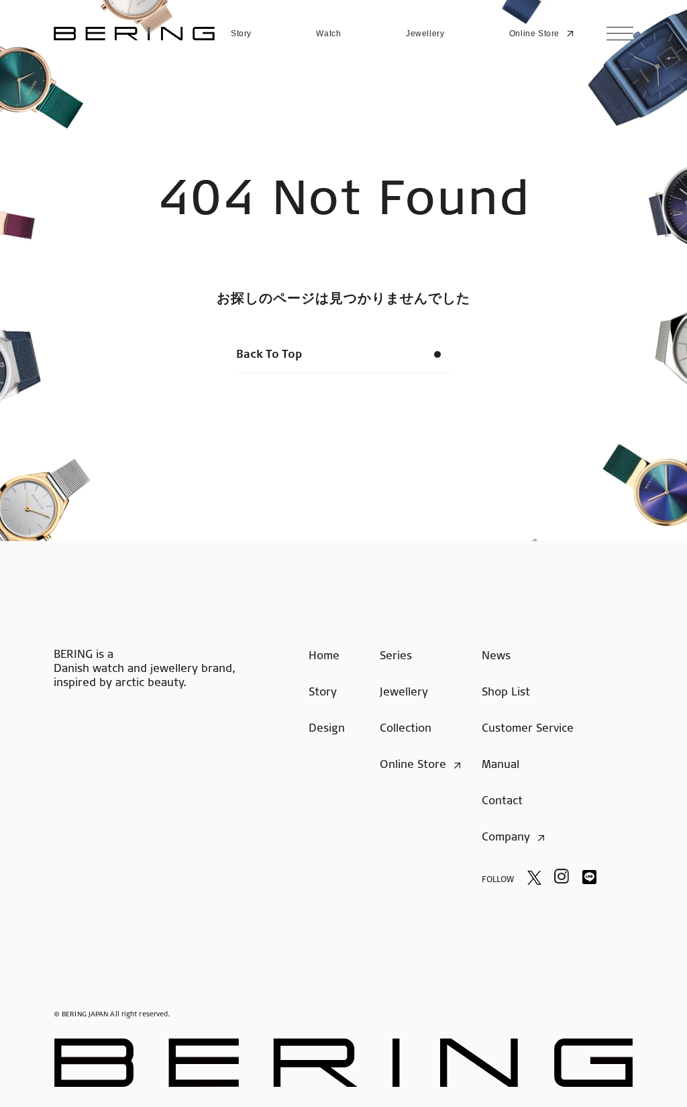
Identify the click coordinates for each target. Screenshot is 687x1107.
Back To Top (269, 355)
